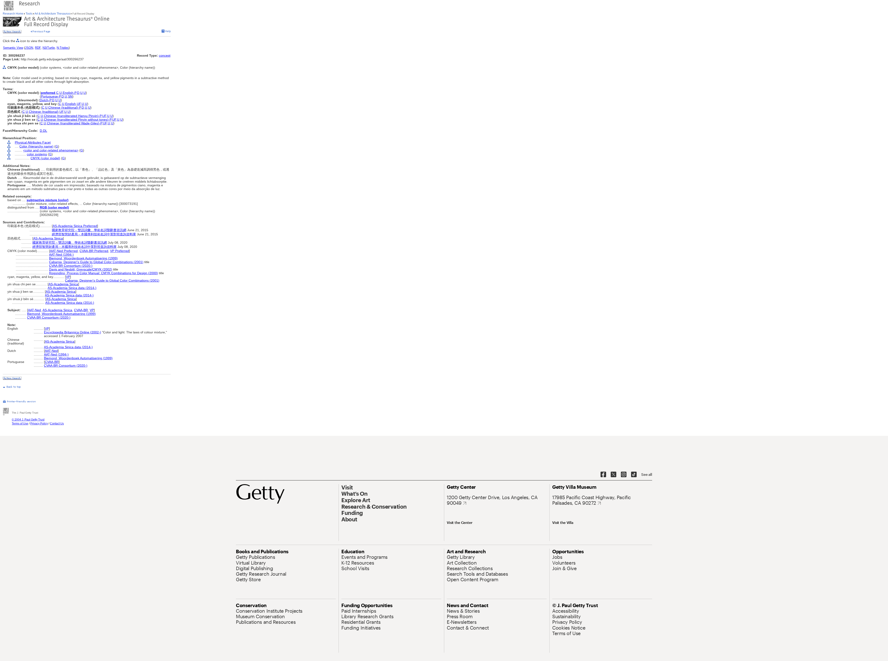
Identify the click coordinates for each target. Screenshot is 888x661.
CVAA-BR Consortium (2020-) (70, 265)
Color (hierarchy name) (36, 146)
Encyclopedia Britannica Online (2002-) (72, 332)
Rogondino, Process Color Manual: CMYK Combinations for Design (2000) (103, 273)
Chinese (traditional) (44, 112)
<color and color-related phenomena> (50, 150)
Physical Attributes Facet (33, 142)
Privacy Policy (39, 423)
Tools (29, 13)
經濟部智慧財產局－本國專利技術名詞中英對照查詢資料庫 (94, 234)
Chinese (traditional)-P (64, 107)
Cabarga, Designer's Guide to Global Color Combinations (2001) (96, 262)
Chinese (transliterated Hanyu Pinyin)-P (72, 116)
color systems (37, 154)
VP (68, 277)
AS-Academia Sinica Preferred (75, 226)
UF (79, 104)
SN (70, 96)
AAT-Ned (34, 310)
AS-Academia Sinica (48, 238)
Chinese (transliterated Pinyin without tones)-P (77, 119)
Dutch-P (45, 100)
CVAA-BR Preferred (94, 251)
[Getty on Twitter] (613, 474)
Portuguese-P (51, 96)
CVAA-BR (81, 310)
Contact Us (57, 423)
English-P (69, 93)
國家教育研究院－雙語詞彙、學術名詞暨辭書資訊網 (89, 230)
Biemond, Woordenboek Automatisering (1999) (83, 258)
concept (164, 55)
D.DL (43, 130)
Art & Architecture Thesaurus (52, 13)
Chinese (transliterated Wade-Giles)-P (74, 123)
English (70, 104)
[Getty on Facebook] (603, 474)
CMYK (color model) (45, 158)
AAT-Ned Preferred (64, 251)
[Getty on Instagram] (623, 474)
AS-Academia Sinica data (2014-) (72, 288)
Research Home (13, 13)
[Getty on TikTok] (634, 474)
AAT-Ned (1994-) (61, 254)
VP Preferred (119, 251)
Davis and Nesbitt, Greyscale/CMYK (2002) (80, 269)
